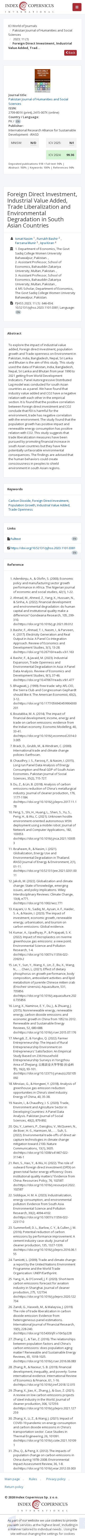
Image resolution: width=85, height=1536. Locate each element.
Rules (33, 1479)
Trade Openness (20, 509)
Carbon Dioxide (19, 501)
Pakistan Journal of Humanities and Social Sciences (40, 32)
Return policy (14, 1487)
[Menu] (76, 7)
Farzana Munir (25, 243)
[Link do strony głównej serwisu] (29, 6)
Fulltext (16, 539)
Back (71, 52)
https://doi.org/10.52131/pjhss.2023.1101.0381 (43, 548)
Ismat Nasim (24, 238)
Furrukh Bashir (47, 238)
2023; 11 (21, 39)
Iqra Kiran (47, 243)
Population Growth (21, 505)
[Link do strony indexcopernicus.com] (42, 1505)
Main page (12, 1479)
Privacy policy (56, 1479)
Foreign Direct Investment (50, 501)
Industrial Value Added (53, 505)
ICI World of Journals (22, 26)
